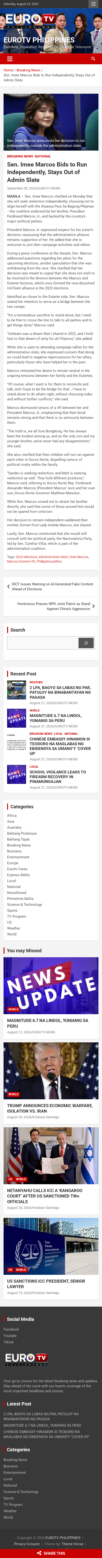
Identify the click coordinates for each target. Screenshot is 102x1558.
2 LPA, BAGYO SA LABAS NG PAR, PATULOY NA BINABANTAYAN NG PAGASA (60, 692)
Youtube (10, 1336)
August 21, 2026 (42, 703)
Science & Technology (24, 904)
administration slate (53, 557)
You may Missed (24, 950)
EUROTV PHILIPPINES (39, 40)
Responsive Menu (93, 4)
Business (14, 851)
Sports (12, 910)
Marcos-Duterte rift (21, 561)
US (9, 922)
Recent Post (23, 674)
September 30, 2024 (22, 188)
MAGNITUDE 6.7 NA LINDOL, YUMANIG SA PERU (56, 718)
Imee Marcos (78, 557)
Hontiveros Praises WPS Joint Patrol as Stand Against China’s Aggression (53, 606)
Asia (10, 821)
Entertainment (18, 857)
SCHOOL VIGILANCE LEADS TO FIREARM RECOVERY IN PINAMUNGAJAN (58, 777)
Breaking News (20, 156)
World (35, 710)
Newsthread (16, 893)
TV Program (16, 916)
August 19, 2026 (19, 1293)
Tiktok (9, 1342)
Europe (12, 863)
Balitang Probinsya (22, 833)
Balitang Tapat (18, 839)
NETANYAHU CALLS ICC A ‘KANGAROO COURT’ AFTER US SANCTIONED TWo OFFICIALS (44, 1196)
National (43, 156)
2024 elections (26, 557)
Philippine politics (49, 561)
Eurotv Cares (17, 869)
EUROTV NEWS (49, 188)
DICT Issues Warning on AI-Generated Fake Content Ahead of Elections (52, 586)
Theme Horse (72, 1544)
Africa (12, 816)
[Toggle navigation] (10, 58)
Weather (36, 682)
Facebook (11, 1329)
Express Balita (18, 875)
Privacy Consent (27, 1544)
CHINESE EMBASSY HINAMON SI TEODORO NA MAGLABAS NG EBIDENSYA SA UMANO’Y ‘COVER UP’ (60, 746)
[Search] (86, 643)
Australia (14, 827)
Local (58, 733)
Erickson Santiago (46, 1117)
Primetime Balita (20, 899)
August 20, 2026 (19, 1117)
